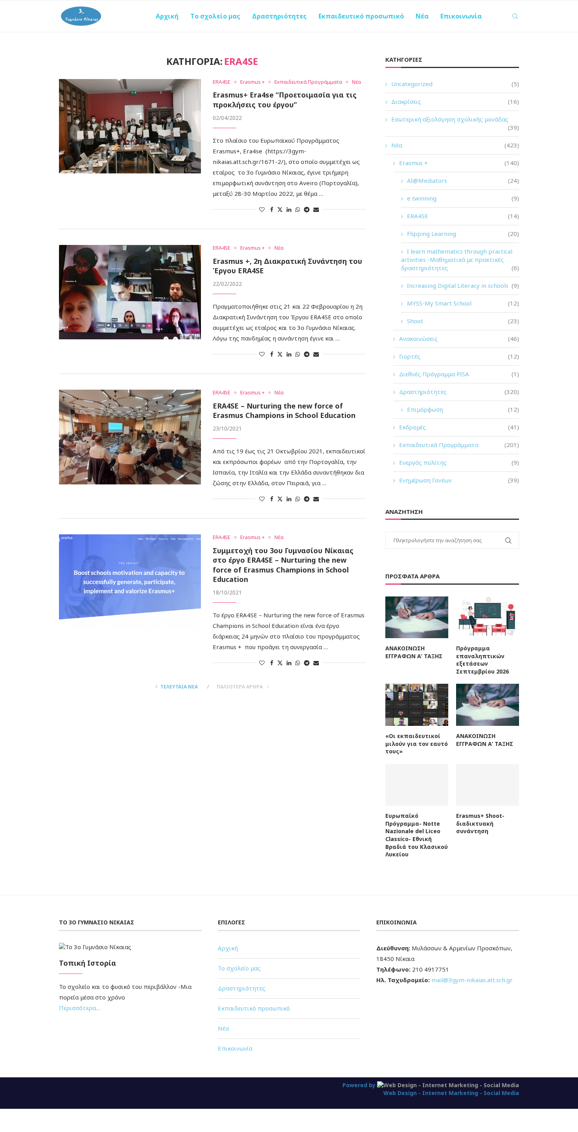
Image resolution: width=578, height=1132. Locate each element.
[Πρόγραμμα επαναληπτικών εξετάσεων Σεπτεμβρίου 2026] (487, 617)
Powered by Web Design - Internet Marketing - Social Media (430, 1089)
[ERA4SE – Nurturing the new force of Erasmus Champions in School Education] (130, 437)
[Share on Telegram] (306, 209)
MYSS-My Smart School (463, 303)
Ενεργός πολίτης (459, 462)
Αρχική (167, 16)
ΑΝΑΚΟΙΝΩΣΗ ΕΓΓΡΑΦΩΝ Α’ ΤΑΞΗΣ (413, 652)
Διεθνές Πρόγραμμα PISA (459, 374)
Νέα (422, 16)
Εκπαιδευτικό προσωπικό (361, 16)
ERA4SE (463, 216)
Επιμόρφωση (463, 409)
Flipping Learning (463, 233)
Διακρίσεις (455, 101)
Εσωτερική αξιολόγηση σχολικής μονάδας (455, 119)
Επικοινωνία (461, 16)
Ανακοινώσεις (459, 338)
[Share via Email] (316, 209)
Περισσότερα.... (80, 1008)
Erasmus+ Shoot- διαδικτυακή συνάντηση (480, 823)
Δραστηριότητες (279, 16)
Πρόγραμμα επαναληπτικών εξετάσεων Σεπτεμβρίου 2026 (482, 659)
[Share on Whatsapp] (297, 209)
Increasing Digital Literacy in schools (463, 285)
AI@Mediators (463, 180)
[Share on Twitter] (280, 209)
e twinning (463, 198)
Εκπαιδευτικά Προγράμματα (459, 445)
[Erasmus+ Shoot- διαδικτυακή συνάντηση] (487, 785)
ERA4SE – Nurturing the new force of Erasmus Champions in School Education (284, 410)
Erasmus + (459, 163)
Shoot (463, 321)
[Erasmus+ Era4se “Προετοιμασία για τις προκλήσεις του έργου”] (130, 126)
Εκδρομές (459, 427)
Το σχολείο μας (215, 16)
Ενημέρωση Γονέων (459, 480)
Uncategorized (455, 84)
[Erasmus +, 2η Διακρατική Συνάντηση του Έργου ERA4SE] (130, 292)
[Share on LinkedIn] (289, 209)
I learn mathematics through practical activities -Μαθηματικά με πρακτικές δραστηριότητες (460, 259)
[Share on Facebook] (271, 209)
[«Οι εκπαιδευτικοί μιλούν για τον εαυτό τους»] (416, 705)
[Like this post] (262, 209)
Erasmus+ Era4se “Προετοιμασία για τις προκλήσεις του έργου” (285, 99)
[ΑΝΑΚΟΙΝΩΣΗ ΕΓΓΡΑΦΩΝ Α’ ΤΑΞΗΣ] (416, 617)
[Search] (515, 16)
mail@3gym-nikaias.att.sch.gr (472, 980)
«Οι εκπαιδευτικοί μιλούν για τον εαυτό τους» (416, 743)
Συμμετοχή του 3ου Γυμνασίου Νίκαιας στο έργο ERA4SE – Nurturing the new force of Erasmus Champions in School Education (283, 565)
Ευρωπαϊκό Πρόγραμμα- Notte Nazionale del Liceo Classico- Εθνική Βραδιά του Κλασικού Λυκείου (416, 835)
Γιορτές (459, 356)
